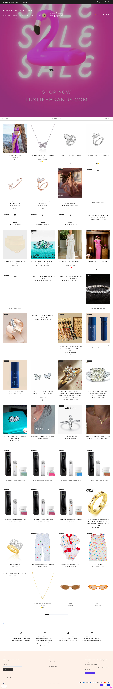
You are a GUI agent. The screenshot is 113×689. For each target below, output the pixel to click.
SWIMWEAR (6, 15)
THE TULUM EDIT (20, 10)
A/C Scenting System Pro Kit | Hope (43, 520)
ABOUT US (51, 659)
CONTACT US (52, 662)
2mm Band (70, 222)
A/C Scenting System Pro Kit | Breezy (70, 481)
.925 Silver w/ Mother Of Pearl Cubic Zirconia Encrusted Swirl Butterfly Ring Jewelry (98, 157)
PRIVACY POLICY (53, 667)
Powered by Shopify (55, 683)
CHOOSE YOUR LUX (32, 10)
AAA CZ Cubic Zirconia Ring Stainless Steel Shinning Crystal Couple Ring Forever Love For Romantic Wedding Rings (98, 522)
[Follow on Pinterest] (10, 678)
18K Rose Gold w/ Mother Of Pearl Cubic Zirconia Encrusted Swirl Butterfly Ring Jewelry (42, 202)
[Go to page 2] (66, 613)
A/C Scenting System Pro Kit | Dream (98, 481)
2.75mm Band (42, 222)
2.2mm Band (98, 200)
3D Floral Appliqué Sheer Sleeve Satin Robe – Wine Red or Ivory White (70, 262)
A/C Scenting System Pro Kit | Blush (43, 481)
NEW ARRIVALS (7, 10)
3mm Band (15, 306)
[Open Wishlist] (111, 687)
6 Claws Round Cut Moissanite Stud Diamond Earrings (42, 316)
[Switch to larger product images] (2, 118)
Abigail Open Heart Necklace (42, 603)
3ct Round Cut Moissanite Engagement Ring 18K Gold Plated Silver (42, 262)
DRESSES (15, 15)
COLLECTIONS (17, 13)
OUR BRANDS (7, 13)
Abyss (70, 603)
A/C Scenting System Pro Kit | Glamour (15, 520)
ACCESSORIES (7, 18)
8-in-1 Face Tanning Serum (15, 392)
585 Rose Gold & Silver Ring (15, 345)
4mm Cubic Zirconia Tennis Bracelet (98, 306)
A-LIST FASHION (18, 18)
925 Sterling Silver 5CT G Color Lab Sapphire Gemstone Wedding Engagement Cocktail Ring (98, 393)
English (19, 683)
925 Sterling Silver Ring (70, 436)
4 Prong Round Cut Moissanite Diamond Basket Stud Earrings (70, 277)
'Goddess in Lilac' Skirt (15, 155)
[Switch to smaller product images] (4, 118)
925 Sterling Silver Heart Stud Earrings (42, 436)
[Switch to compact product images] (7, 118)
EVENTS (22, 15)
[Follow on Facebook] (3, 678)
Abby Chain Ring (15, 564)
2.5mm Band (15, 222)
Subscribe (8, 669)
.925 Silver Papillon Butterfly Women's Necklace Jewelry (43, 156)
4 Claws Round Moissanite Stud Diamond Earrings (43, 277)
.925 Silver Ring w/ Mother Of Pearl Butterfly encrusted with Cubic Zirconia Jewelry (70, 157)
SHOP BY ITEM (30, 18)
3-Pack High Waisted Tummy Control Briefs (15, 262)
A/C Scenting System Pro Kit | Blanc (15, 481)
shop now (24, 2)
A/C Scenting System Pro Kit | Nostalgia (70, 520)
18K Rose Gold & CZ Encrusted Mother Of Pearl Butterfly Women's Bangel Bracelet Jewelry (15, 202)
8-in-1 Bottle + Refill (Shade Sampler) (98, 345)
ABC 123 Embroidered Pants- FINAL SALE (43, 564)
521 (62, 613)
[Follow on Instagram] (7, 678)
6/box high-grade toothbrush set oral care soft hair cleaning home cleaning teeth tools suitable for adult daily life (70, 348)
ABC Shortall (98, 564)
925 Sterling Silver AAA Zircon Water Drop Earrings (15, 437)
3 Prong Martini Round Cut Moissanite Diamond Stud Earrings (98, 216)
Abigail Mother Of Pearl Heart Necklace (15, 574)
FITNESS (35, 13)
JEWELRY (38, 15)
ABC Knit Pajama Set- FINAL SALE (70, 564)
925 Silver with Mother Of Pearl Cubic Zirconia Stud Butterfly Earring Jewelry (43, 393)
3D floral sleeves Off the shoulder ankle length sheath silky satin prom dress (98, 263)
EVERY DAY (27, 13)
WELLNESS (30, 15)
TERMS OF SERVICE (53, 664)
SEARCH (39, 18)
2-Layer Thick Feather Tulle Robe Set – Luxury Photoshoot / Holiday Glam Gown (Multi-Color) (70, 202)
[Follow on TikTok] (14, 678)
